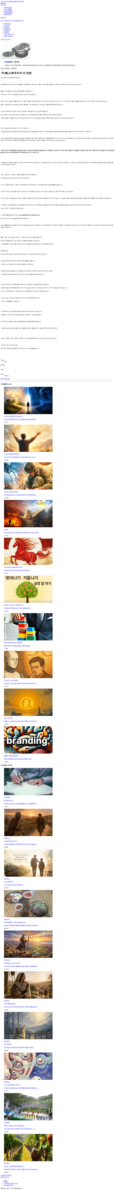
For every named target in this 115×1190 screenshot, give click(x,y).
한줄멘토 (6, 31)
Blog (2, 3)
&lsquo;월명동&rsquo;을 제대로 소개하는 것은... (18, 759)
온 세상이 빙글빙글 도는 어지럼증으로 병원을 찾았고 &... (21, 1088)
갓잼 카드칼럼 (8, 36)
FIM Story (7, 838)
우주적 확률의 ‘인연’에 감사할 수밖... (15, 922)
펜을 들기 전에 (8, 800)
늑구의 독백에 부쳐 (9, 1003)
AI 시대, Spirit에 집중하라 (11, 454)
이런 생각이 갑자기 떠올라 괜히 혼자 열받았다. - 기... (19, 1128)
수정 (5, 378)
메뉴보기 (3, 17)
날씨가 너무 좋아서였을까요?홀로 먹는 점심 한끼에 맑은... (21, 925)
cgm (5, 1180)
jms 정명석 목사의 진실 (11, 1183)
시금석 (6, 529)
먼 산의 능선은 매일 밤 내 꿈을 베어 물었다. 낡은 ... (19, 1047)
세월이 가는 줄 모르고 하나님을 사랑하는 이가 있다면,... (20, 721)
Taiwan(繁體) (8, 9)
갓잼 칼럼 (7, 797)
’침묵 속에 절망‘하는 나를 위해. (13, 642)
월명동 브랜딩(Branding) (11, 755)
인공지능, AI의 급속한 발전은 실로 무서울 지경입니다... (20, 683)
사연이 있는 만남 (9, 34)
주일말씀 (6, 27)
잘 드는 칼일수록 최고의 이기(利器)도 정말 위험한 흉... (20, 419)
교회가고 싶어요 (5, 39)
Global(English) (8, 13)
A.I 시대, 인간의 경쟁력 (11, 680)
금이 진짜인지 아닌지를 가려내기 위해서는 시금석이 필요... (21, 532)
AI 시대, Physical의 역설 (11, 491)
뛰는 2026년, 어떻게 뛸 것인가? (13, 567)
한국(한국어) (8, 14)
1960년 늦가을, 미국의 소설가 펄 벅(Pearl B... (17, 570)
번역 (2, 378)
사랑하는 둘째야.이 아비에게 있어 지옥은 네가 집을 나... (20, 844)
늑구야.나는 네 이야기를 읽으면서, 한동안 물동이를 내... (20, 1006)
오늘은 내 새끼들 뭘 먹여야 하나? (14, 1166)
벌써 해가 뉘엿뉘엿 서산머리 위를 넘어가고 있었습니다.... (21, 1169)
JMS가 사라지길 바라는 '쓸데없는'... (14, 1125)
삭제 (8, 378)
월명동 (6, 1181)
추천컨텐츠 (7, 23)
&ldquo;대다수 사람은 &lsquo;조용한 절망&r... (17, 645)
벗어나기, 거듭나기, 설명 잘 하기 (14, 605)
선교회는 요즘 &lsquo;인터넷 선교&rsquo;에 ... (17, 608)
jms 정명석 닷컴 (8, 1185)
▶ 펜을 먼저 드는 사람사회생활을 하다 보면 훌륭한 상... (20, 803)
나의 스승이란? (8, 881)
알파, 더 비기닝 (8, 718)
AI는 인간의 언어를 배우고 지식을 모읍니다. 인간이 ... (20, 457)
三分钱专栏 (8, 62)
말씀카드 (6, 32)
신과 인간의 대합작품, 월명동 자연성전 (12, 1)
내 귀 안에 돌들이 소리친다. (12, 1085)
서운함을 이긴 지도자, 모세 (12, 963)
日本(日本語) (8, 7)
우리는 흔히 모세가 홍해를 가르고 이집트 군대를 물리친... (21, 966)
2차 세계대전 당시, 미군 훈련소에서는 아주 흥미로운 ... (20, 495)
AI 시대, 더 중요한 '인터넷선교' (13, 416)
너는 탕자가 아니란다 (10, 841)
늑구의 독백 (7, 1044)
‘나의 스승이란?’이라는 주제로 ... (14, 884)
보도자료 (6, 25)
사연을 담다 (7, 29)
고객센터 (3, 1175)
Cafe (4, 3)
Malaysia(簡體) (8, 11)
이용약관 (8, 1175)
